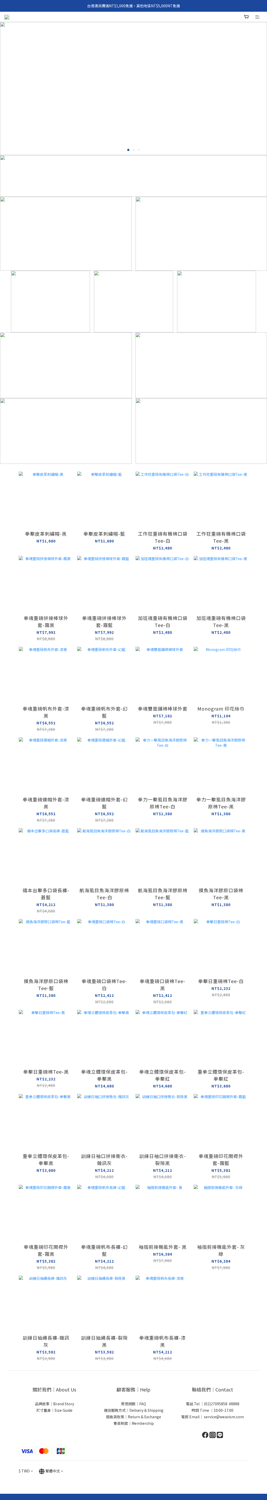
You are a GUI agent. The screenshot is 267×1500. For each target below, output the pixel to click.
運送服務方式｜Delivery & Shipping (133, 1410)
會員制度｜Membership (133, 1423)
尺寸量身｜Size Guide (54, 1410)
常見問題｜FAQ (133, 1403)
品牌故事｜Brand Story (54, 1403)
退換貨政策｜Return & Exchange (133, 1416)
